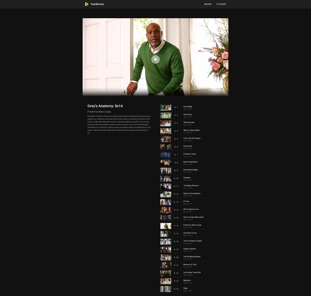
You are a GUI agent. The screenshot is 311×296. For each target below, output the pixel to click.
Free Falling (187, 107)
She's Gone (187, 114)
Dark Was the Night (190, 170)
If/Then (186, 201)
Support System (189, 249)
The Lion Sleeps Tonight (192, 241)
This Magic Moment (191, 186)
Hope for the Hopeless (191, 193)
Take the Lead (188, 122)
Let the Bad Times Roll (192, 272)
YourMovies (97, 4)
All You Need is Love (191, 209)
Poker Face (187, 146)
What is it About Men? (191, 130)
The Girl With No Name (191, 257)
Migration (187, 280)
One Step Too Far (190, 233)
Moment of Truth (190, 265)
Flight (185, 288)
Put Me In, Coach (189, 154)
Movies (208, 4)
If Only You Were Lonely (192, 225)
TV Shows (221, 4)
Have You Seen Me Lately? (193, 217)
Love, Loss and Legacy (191, 138)
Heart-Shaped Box (190, 162)
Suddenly (187, 178)
